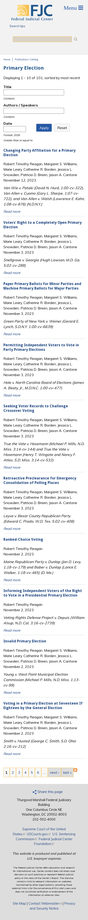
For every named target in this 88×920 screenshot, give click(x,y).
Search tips (17, 26)
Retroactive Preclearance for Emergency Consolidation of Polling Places (39, 480)
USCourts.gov (39, 834)
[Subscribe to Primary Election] (75, 770)
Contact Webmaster (45, 903)
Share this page (50, 791)
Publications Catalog (26, 59)
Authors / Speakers (20, 105)
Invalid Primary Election (24, 641)
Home (6, 59)
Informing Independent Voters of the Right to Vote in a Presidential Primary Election (42, 593)
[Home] (31, 19)
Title (7, 87)
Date (7, 123)
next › (54, 772)
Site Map (19, 903)
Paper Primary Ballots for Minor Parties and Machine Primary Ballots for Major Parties (42, 286)
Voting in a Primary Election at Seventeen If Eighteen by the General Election (43, 705)
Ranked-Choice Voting (23, 539)
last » (67, 772)
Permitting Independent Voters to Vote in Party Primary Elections (41, 347)
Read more (11, 211)
